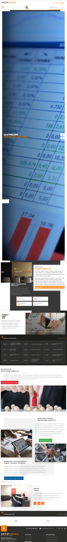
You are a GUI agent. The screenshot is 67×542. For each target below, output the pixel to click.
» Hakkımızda (28, 537)
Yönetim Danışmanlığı (45, 440)
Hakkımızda (39, 287)
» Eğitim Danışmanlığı (51, 539)
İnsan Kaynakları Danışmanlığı (9, 382)
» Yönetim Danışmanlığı (52, 537)
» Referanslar (28, 539)
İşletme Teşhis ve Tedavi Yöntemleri (14, 478)
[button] (62, 138)
